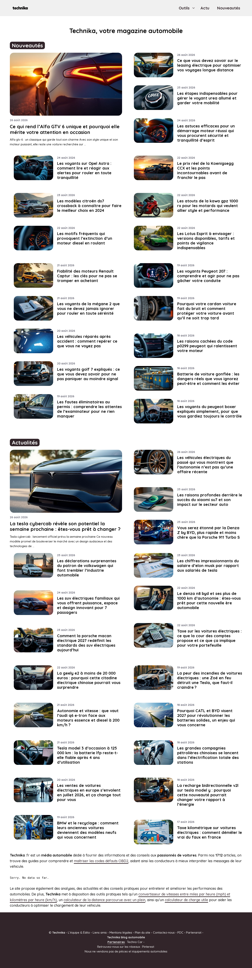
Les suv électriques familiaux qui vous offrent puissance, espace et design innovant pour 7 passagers (88, 605)
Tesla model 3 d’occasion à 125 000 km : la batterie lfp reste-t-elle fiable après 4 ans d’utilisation (87, 755)
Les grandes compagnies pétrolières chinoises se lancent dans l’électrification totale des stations (208, 755)
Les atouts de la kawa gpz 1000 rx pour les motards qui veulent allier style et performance (207, 205)
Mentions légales (120, 932)
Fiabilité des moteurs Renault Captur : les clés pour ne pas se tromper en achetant (87, 276)
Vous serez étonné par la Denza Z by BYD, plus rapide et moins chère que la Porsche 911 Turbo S (208, 532)
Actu (204, 8)
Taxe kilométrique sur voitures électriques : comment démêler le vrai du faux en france (209, 832)
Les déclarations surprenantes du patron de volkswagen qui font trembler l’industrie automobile (86, 567)
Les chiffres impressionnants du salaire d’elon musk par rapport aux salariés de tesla (208, 565)
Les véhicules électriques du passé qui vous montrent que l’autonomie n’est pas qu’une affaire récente (205, 464)
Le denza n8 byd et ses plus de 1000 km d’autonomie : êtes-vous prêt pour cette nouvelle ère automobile (209, 600)
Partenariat (193, 932)
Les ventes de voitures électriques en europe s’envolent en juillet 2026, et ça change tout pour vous (89, 792)
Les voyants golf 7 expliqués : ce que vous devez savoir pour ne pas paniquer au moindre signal (88, 374)
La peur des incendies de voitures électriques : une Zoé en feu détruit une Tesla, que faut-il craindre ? (209, 680)
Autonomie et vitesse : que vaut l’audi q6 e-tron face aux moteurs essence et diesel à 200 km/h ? (88, 717)
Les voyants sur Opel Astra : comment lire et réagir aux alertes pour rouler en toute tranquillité (84, 170)
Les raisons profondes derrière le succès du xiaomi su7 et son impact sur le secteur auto (209, 499)
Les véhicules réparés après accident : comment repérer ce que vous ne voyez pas (87, 341)
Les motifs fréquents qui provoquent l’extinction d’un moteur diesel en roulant (84, 238)
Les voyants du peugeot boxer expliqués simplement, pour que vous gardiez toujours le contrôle (209, 411)
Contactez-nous (164, 932)
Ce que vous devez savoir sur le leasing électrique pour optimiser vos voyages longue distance (209, 65)
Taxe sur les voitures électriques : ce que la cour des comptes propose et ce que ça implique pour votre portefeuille (209, 638)
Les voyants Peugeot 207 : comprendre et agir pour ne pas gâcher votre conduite (208, 276)
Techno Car (135, 942)
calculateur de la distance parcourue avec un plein (104, 900)
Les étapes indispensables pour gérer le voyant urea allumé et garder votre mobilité (207, 98)
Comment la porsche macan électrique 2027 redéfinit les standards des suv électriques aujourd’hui (86, 642)
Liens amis (100, 932)
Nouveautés (228, 8)
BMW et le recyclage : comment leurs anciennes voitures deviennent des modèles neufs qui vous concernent (88, 830)
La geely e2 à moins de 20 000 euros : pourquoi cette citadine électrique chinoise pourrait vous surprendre (88, 680)
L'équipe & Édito (79, 932)
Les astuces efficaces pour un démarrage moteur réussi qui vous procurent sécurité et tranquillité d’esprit (206, 133)
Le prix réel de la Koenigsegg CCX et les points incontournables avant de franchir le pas (205, 170)
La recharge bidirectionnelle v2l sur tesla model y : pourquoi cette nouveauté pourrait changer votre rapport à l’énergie (207, 795)
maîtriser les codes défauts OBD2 (101, 861)
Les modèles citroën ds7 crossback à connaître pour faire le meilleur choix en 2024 (89, 205)
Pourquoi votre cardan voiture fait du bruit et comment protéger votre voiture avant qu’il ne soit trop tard (206, 310)
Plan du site (142, 932)
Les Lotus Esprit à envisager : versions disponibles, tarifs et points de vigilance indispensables (206, 240)
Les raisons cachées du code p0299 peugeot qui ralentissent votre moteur (207, 346)
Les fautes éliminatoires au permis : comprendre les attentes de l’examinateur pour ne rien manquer (89, 409)
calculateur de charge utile (186, 900)
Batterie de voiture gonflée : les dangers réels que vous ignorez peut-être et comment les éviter (208, 379)
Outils (184, 8)
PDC (180, 932)
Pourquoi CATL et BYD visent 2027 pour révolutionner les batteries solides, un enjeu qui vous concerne (206, 717)
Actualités (25, 442)
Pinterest (148, 947)
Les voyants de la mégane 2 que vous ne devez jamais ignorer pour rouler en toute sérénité (88, 308)
